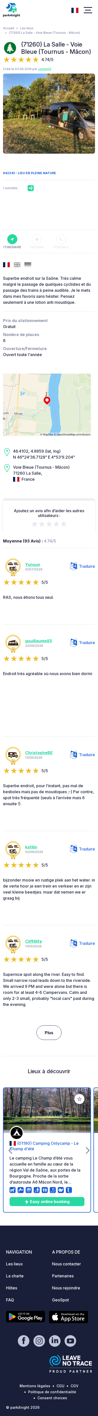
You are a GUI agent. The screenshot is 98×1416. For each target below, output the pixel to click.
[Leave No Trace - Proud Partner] (71, 1364)
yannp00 (44, 69)
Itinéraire (12, 247)
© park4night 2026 (22, 1407)
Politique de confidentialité (52, 1392)
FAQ (10, 1299)
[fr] (75, 10)
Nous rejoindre (66, 1287)
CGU (60, 1386)
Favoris (36, 247)
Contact (61, 247)
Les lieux (26, 28)
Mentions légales (35, 1386)
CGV (74, 1386)
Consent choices (52, 1398)
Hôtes (11, 1287)
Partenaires (63, 1275)
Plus (49, 1032)
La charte (15, 1275)
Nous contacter (66, 1263)
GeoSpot (60, 1299)
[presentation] (10, 114)
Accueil (8, 28)
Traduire (87, 566)
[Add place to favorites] (79, 1099)
